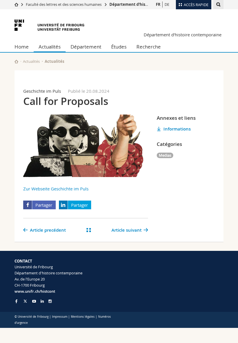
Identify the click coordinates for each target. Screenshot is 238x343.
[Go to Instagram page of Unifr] (50, 301)
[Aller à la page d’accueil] (16, 4)
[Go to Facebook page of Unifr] (16, 301)
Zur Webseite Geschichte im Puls (56, 189)
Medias (165, 155)
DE (167, 4)
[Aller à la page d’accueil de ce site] (16, 61)
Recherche (148, 46)
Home (22, 46)
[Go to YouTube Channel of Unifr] (34, 301)
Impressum (59, 317)
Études (119, 46)
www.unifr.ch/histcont (35, 291)
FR (158, 4)
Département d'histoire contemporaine (147, 4)
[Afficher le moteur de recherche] (218, 4)
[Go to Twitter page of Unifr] (25, 301)
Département (86, 46)
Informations (177, 129)
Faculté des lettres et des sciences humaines (64, 4)
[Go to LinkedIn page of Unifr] (42, 301)
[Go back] (88, 230)
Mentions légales (83, 317)
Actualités (50, 46)
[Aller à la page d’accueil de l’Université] (49, 25)
